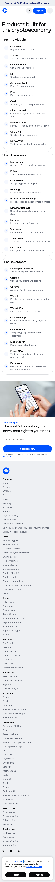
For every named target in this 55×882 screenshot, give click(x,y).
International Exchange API (16, 795)
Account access (11, 626)
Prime (6, 697)
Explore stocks (10, 544)
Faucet (6, 787)
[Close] (48, 861)
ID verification (10, 614)
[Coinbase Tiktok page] (28, 851)
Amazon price (9, 845)
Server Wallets (10, 734)
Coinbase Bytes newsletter (16, 552)
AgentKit (7, 779)
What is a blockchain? (14, 581)
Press (5, 499)
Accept (39, 874)
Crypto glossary (11, 565)
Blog (5, 495)
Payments (8, 684)
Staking (6, 701)
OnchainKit (8, 762)
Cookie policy (9, 519)
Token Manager (10, 688)
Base (5, 730)
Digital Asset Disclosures (16, 532)
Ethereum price (10, 816)
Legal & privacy (10, 515)
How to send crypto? (13, 589)
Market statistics (11, 548)
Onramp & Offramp (12, 746)
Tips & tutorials (10, 561)
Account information (13, 618)
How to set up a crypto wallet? (18, 585)
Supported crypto (12, 630)
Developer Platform (13, 726)
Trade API (7, 754)
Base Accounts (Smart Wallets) (18, 742)
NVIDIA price (9, 833)
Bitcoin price (9, 812)
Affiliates (7, 491)
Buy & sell (8, 643)
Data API (7, 767)
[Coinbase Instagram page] (19, 851)
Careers (7, 487)
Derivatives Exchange (14, 713)
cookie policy (17, 861)
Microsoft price (10, 841)
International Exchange (14, 709)
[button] (50, 11)
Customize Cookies (34, 866)
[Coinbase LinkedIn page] (11, 851)
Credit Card (8, 659)
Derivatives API (10, 803)
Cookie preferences (13, 523)
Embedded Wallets (12, 738)
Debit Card (8, 663)
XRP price (8, 824)
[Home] (5, 10)
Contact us (8, 606)
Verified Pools (10, 717)
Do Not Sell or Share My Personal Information (26, 528)
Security (7, 503)
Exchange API (9, 791)
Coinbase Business (12, 680)
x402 (5, 750)
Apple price (8, 837)
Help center (9, 602)
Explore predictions (13, 667)
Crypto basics (9, 556)
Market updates (11, 569)
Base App (7, 647)
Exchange (7, 705)
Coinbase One (10, 651)
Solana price (9, 820)
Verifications (9, 771)
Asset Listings (10, 676)
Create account (10, 610)
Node (5, 775)
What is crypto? (10, 577)
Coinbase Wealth (11, 655)
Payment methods (12, 622)
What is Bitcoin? (11, 573)
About (6, 483)
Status (6, 634)
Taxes (5, 593)
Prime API (8, 799)
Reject (16, 874)
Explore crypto (10, 540)
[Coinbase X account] (3, 851)
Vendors (7, 511)
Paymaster (8, 758)
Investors (7, 507)
